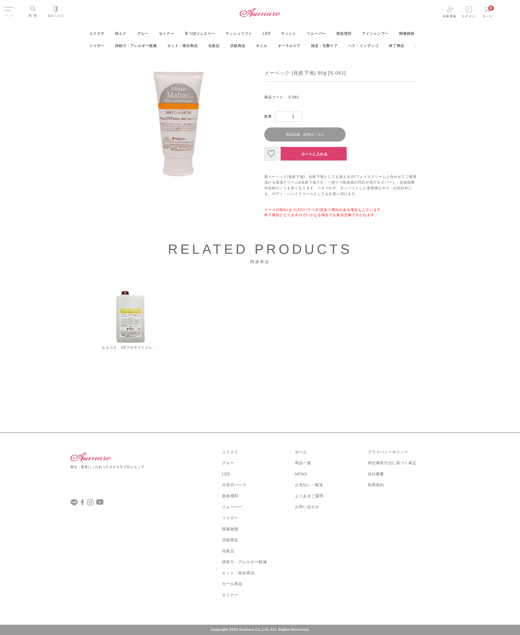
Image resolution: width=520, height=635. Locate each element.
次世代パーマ (234, 485)
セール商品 (232, 584)
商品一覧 (303, 463)
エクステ (97, 33)
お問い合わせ (307, 507)
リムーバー (316, 33)
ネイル (261, 46)
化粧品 (214, 46)
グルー (142, 33)
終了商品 (396, 46)
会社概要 (376, 474)
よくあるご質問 (309, 496)
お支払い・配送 (309, 485)
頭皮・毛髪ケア (324, 46)
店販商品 (237, 46)
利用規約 (376, 485)
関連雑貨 (406, 33)
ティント (288, 33)
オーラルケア (289, 46)
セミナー (166, 33)
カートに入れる (314, 154)
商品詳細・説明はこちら (305, 134)
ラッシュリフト (239, 33)
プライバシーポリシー (388, 452)
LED (267, 33)
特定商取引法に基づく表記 (392, 463)
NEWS (301, 474)
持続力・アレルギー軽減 (136, 46)
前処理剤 (344, 33)
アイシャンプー (375, 33)
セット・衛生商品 (182, 46)
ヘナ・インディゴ (363, 46)
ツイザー (97, 46)
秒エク (120, 33)
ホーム (301, 452)
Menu (9, 6)
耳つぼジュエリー (200, 33)
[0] (487, 12)
